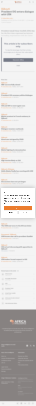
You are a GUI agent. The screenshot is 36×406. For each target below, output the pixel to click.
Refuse (25, 212)
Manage (11, 212)
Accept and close (18, 208)
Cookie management (24, 201)
